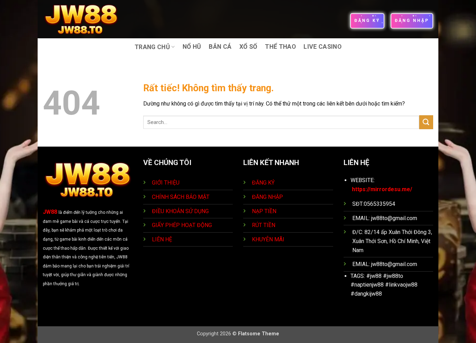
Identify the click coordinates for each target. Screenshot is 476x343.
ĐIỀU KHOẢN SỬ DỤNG (180, 211)
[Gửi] (426, 122)
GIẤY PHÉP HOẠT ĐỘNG (182, 225)
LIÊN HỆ (162, 239)
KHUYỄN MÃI (269, 239)
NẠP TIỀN (265, 211)
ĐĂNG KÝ (263, 182)
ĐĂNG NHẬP (267, 197)
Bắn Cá (220, 46)
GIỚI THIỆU (165, 182)
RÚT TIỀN (264, 225)
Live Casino (322, 46)
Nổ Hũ (192, 46)
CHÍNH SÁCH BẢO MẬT (180, 197)
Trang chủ (152, 47)
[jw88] (86, 19)
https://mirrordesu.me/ (382, 189)
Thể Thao (280, 46)
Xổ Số (248, 46)
